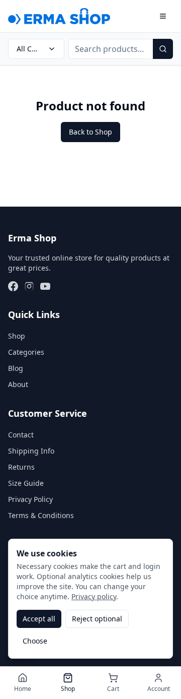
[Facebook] (13, 286)
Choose (35, 641)
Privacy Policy (30, 499)
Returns (21, 467)
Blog (15, 368)
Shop (16, 336)
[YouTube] (45, 286)
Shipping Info (31, 451)
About (18, 384)
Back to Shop (90, 132)
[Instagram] (29, 286)
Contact (21, 434)
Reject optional (97, 618)
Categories (26, 352)
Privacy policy (93, 596)
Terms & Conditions (41, 515)
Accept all (39, 618)
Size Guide (26, 483)
